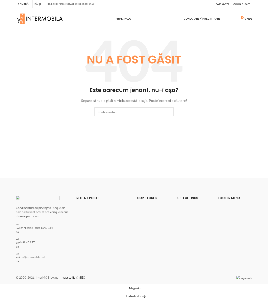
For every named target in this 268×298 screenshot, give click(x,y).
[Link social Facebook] (209, 4)
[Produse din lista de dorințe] (233, 19)
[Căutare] (226, 19)
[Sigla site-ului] (40, 18)
